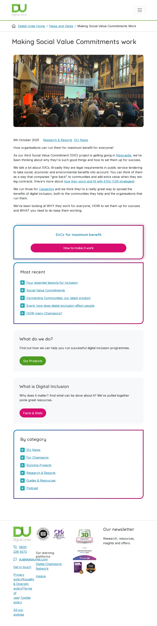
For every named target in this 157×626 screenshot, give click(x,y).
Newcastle (123, 155)
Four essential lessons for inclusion (52, 283)
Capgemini (46, 189)
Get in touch (22, 567)
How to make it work (79, 248)
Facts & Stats (33, 413)
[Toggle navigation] (139, 10)
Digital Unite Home (31, 26)
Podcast (32, 488)
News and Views (61, 26)
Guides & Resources (41, 480)
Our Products (32, 361)
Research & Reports (57, 140)
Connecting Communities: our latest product (58, 298)
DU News (81, 140)
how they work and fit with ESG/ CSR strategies (98, 181)
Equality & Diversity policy (23, 583)
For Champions (37, 457)
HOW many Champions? (44, 313)
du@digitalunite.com (33, 559)
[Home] (21, 10)
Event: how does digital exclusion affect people (60, 306)
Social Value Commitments (45, 290)
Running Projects (38, 465)
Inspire (41, 576)
